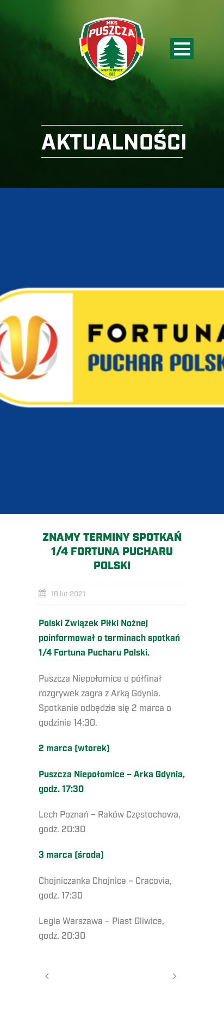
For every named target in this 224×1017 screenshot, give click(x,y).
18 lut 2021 (68, 594)
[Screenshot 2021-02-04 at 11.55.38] (112, 351)
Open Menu (182, 48)
